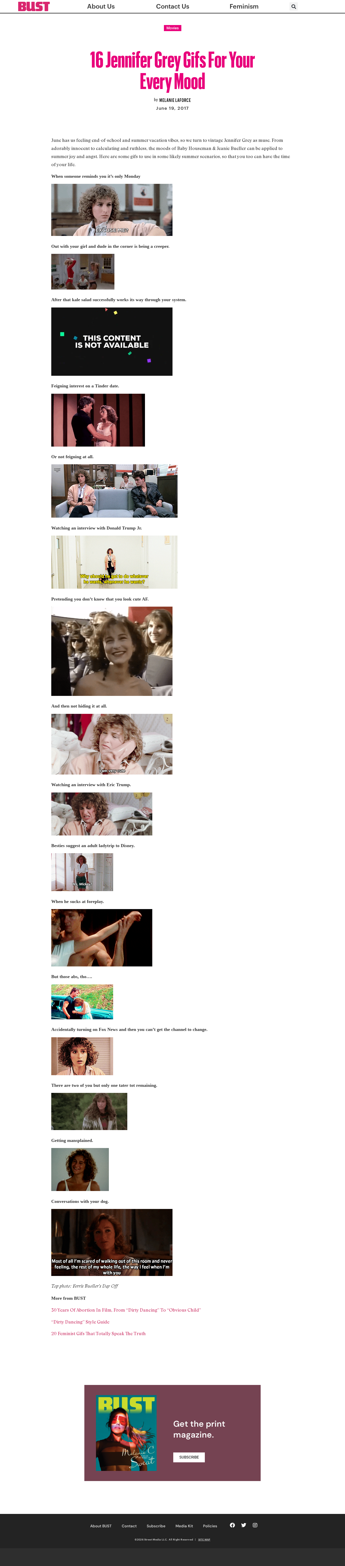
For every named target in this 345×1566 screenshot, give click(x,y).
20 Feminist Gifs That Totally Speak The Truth (98, 1333)
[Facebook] (232, 1525)
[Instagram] (255, 1525)
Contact (129, 1526)
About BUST (101, 1526)
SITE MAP (204, 1539)
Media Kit (184, 1526)
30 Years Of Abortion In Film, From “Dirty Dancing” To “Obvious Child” (126, 1310)
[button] (293, 6)
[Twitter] (244, 1525)
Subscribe (156, 1526)
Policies (210, 1526)
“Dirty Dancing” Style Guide (80, 1322)
